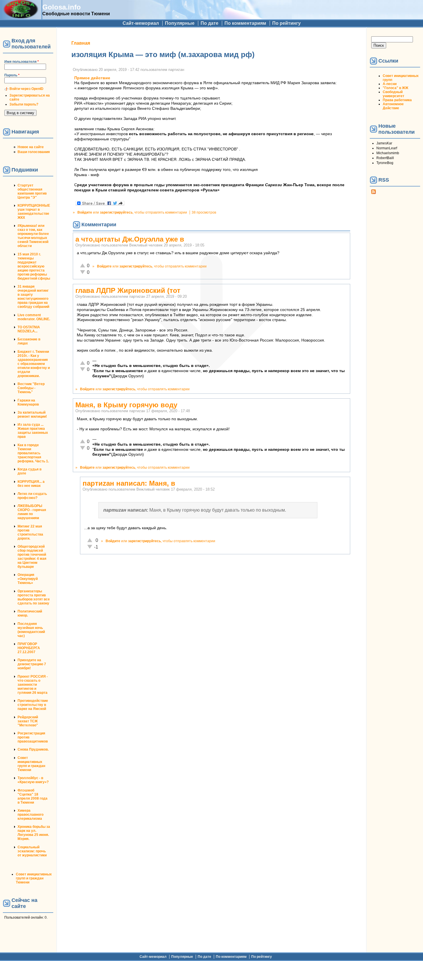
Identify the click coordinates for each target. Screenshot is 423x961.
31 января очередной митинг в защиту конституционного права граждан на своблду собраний (33, 296)
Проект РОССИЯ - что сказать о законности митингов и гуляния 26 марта (33, 684)
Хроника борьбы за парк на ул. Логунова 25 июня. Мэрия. (34, 833)
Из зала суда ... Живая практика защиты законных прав (33, 431)
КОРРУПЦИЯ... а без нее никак (31, 484)
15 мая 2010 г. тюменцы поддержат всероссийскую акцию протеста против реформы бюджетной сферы (34, 266)
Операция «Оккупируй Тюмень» (28, 579)
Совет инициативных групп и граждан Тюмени (31, 764)
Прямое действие (92, 78)
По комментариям (245, 23)
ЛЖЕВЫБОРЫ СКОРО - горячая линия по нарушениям (32, 512)
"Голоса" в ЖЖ (395, 88)
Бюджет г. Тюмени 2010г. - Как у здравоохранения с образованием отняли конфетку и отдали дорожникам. (34, 364)
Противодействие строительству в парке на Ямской (33, 705)
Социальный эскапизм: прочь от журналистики (32, 851)
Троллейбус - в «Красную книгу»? (33, 780)
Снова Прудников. (33, 749)
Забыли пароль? (23, 104)
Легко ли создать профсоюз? (32, 496)
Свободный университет (393, 94)
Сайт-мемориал (141, 23)
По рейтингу (286, 23)
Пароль (12, 75)
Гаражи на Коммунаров (28, 402)
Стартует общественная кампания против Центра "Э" (32, 191)
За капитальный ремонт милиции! (32, 414)
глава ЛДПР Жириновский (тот (127, 290)
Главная (80, 43)
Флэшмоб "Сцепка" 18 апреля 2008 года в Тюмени (32, 796)
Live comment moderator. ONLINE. (34, 317)
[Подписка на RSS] (373, 193)
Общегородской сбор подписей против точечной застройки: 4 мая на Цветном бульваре (32, 556)
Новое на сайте (31, 147)
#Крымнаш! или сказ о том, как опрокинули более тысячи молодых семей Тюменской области (33, 236)
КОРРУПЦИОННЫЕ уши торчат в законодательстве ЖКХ (34, 211)
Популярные (180, 23)
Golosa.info (61, 7)
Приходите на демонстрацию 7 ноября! (32, 664)
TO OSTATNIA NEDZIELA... (29, 329)
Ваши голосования (34, 152)
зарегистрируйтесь (116, 212)
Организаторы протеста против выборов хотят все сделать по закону (34, 597)
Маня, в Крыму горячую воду (126, 405)
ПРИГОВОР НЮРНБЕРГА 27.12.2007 (29, 648)
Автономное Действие (393, 106)
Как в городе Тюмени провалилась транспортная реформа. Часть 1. (33, 453)
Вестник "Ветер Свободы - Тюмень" (31, 388)
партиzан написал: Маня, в (129, 483)
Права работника (397, 100)
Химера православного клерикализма (30, 815)
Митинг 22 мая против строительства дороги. (30, 532)
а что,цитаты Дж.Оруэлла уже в (129, 239)
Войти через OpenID (26, 89)
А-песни (390, 84)
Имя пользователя (21, 62)
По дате (209, 23)
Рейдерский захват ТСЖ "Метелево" (28, 721)
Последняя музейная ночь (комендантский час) (31, 630)
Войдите (84, 212)
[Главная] (20, 16)
